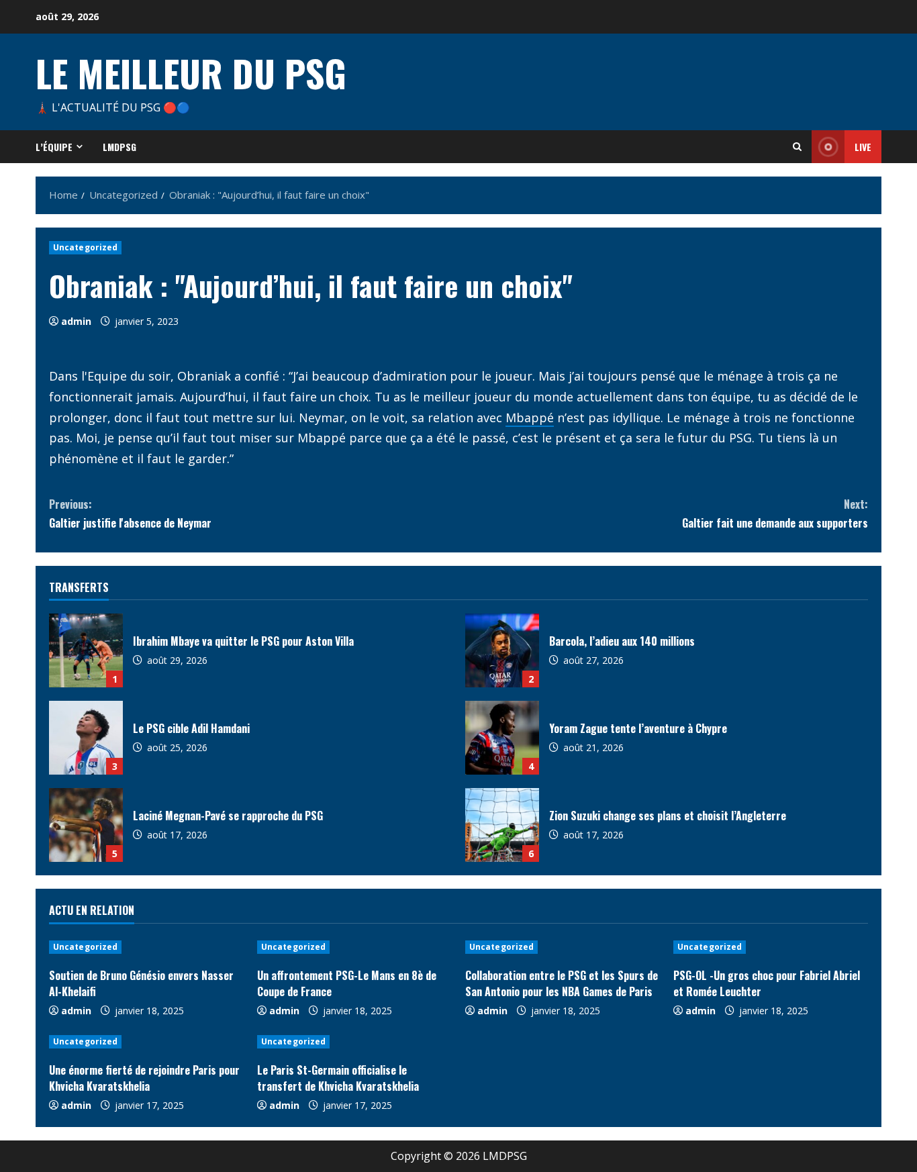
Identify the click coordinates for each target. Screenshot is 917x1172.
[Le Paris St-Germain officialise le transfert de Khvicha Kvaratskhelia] (354, 1042)
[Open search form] (797, 147)
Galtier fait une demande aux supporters (775, 513)
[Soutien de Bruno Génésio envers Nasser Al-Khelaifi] (146, 947)
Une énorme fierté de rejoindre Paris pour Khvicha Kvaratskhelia (144, 1078)
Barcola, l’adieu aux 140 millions (502, 650)
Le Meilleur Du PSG (191, 72)
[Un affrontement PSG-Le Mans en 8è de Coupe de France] (354, 947)
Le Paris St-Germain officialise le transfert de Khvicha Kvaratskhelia (338, 1078)
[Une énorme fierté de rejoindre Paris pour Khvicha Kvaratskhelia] (146, 1042)
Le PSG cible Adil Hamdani (86, 738)
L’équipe (54, 147)
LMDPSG (119, 147)
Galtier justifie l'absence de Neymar (130, 513)
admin (76, 321)
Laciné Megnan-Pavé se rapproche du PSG (86, 825)
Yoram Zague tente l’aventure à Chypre (502, 738)
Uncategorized (85, 247)
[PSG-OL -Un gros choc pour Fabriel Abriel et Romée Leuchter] (770, 947)
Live (863, 147)
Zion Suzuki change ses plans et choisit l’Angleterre (502, 825)
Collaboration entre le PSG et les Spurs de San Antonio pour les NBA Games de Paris (561, 983)
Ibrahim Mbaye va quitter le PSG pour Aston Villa (86, 650)
